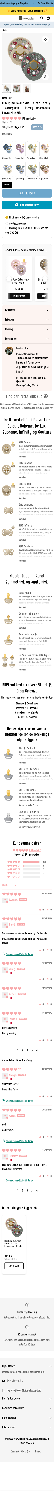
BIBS (10, 98)
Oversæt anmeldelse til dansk (19, 954)
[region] (27, 278)
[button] (48, 18)
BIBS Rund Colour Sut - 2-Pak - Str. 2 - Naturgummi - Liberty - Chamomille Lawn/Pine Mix (13, 1243)
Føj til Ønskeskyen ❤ (29, 204)
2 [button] (22, 1050)
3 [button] (27, 1050)
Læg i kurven (19, 296)
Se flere (6, 185)
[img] (11, 894)
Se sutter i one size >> (30, 827)
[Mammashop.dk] (27, 18)
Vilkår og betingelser (31, 1390)
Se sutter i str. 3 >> (28, 805)
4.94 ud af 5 (35, 850)
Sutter (5, 30)
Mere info (22, 456)
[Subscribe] (48, 1380)
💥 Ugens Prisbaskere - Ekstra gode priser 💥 (27, 11)
